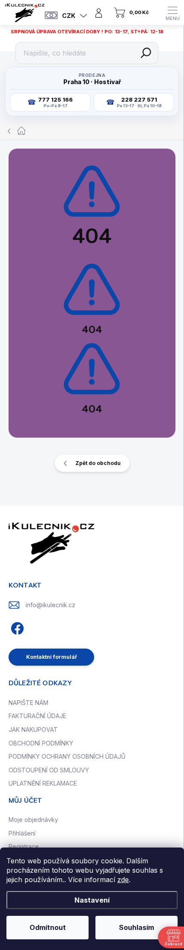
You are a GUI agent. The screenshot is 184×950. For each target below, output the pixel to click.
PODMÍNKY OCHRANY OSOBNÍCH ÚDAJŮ (67, 756)
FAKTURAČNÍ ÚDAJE (37, 715)
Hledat (146, 53)
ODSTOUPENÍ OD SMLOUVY (49, 770)
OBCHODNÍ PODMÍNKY (41, 743)
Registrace (24, 846)
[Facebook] (16, 627)
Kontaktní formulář (51, 657)
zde (123, 879)
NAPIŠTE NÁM (28, 702)
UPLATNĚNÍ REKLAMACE (43, 783)
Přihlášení (22, 833)
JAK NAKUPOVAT (33, 729)
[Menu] (172, 12)
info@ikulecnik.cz (50, 604)
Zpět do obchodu (98, 463)
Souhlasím (136, 927)
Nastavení (92, 900)
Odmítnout (48, 927)
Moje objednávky (33, 819)
